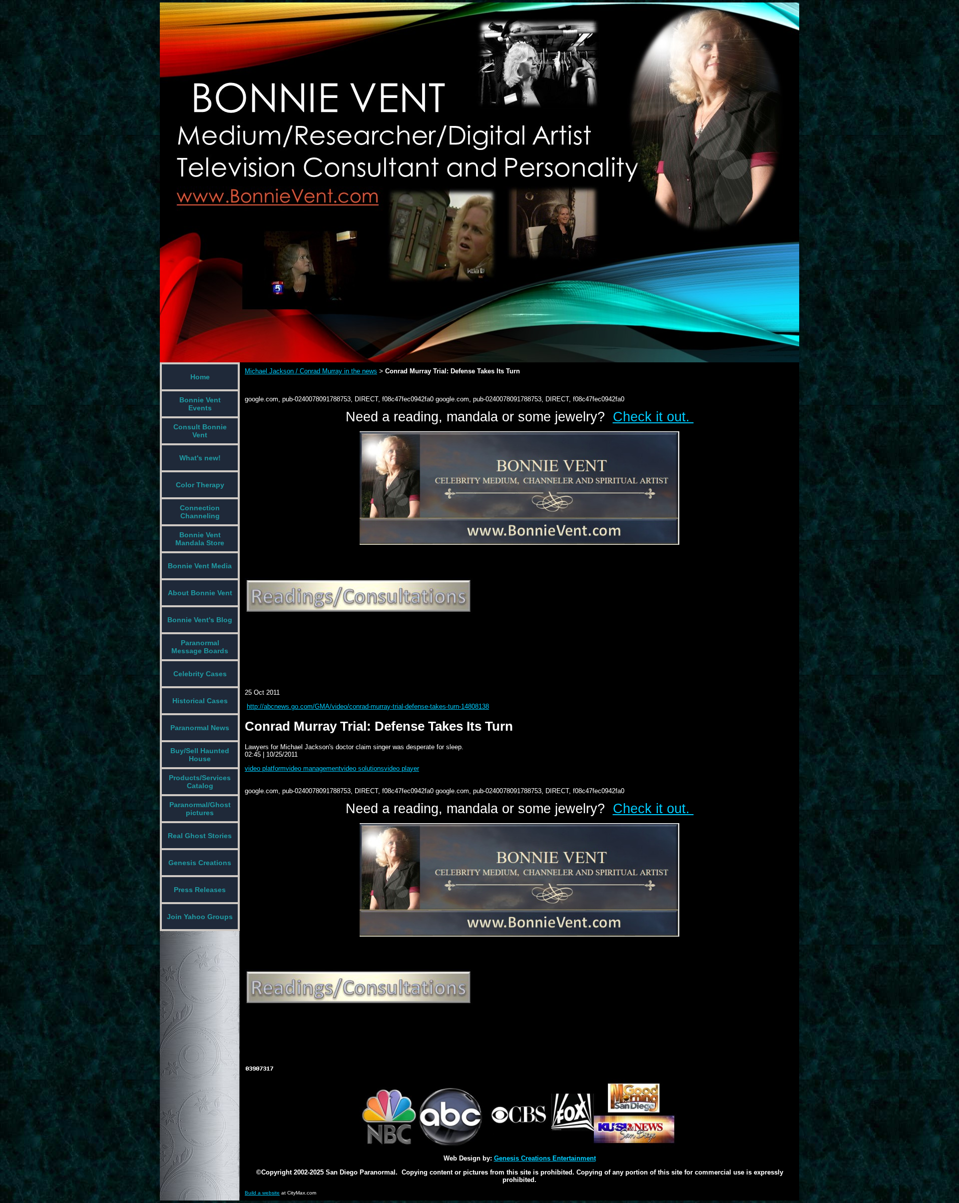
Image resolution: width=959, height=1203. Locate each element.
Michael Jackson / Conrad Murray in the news (311, 371)
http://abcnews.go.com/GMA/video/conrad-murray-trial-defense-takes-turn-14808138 (368, 706)
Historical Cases (200, 701)
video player (401, 768)
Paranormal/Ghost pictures (200, 809)
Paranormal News (199, 728)
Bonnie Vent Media (200, 566)
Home (200, 377)
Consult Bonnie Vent (200, 431)
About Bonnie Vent (200, 593)
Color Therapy (200, 485)
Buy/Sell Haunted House (199, 755)
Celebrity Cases (200, 674)
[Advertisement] (426, 643)
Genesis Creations (199, 863)
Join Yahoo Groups (200, 917)
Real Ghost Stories (200, 836)
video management (313, 768)
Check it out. (653, 416)
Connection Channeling (200, 512)
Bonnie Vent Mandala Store (199, 539)
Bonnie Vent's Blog (199, 620)
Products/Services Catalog (200, 782)
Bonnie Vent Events (200, 404)
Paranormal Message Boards (199, 647)
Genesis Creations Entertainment (545, 1158)
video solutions (362, 768)
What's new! (200, 458)
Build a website (262, 1193)
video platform (265, 768)
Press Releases (200, 890)
